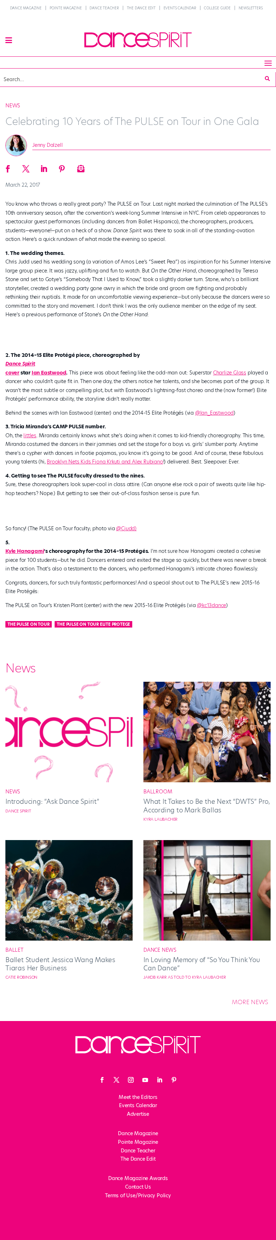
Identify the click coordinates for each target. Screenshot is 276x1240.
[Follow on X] (116, 1080)
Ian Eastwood (49, 372)
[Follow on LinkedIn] (159, 1080)
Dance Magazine (26, 8)
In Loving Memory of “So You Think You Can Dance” (201, 964)
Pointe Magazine (66, 8)
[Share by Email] (80, 166)
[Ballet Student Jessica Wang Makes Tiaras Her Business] (69, 938)
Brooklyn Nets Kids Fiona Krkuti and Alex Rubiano (105, 461)
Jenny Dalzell (47, 145)
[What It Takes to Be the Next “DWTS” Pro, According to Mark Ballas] (207, 780)
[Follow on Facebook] (102, 1080)
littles (29, 435)
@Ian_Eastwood (214, 412)
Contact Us (138, 1186)
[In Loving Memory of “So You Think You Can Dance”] (207, 938)
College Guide (217, 8)
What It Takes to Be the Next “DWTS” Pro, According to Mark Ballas (206, 805)
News (12, 105)
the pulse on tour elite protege (93, 624)
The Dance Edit (141, 8)
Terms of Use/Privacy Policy (138, 1195)
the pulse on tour (29, 624)
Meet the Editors (138, 1097)
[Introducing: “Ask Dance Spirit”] (69, 780)
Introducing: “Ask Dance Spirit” (52, 801)
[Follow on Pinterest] (174, 1080)
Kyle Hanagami (24, 551)
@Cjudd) (126, 528)
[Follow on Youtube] (145, 1080)
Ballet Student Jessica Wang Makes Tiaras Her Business (60, 964)
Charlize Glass (229, 372)
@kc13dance (211, 605)
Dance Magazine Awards (138, 1178)
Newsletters (251, 8)
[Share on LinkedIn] (44, 166)
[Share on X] (26, 166)
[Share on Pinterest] (62, 166)
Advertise (138, 1114)
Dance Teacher (104, 8)
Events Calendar (180, 8)
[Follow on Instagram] (131, 1080)
